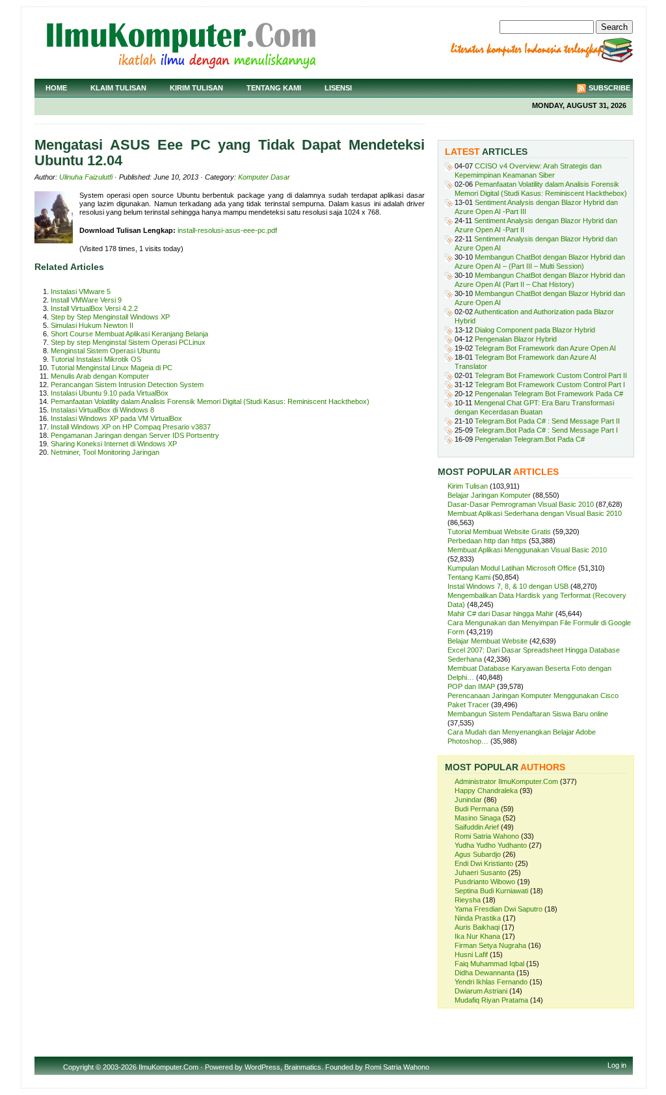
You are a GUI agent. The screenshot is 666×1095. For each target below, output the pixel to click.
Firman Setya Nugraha (490, 945)
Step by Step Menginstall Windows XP (110, 317)
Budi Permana (477, 809)
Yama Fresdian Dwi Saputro (498, 909)
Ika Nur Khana (477, 936)
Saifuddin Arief (477, 827)
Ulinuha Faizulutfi (86, 177)
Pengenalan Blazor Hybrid (516, 339)
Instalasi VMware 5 (81, 291)
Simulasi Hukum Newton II (92, 325)
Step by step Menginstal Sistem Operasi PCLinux (128, 342)
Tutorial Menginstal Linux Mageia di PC (111, 368)
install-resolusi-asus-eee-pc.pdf (227, 230)
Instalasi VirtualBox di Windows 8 (102, 410)
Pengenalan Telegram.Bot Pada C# (530, 439)
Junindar (468, 800)
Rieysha (468, 900)
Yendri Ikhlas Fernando (491, 982)
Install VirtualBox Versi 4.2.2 (94, 308)
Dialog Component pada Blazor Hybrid (535, 330)
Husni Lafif (471, 954)
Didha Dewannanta (484, 973)
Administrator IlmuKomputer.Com (506, 781)
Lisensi (338, 88)
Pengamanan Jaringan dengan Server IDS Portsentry (135, 435)
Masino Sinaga (478, 818)
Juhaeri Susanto (480, 872)
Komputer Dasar (264, 177)
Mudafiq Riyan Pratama (491, 1000)
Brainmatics (302, 1067)
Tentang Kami (273, 88)
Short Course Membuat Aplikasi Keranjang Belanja (129, 334)
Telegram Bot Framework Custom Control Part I (550, 384)
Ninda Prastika (478, 918)
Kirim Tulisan (196, 88)
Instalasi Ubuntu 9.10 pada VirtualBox (109, 393)
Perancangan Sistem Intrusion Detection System (127, 384)
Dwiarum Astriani (481, 991)
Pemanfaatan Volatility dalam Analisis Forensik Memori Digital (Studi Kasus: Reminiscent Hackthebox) (210, 401)
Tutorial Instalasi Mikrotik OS (96, 359)
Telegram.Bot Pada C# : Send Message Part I (546, 430)
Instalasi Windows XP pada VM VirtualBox (116, 418)
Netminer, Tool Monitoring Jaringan (105, 452)
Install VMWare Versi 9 (86, 300)
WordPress (262, 1067)
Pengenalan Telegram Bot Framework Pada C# (549, 394)
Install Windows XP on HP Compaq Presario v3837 (131, 427)
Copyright (78, 1067)
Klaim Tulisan (118, 88)
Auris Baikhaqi (477, 927)
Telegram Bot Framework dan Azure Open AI (545, 348)
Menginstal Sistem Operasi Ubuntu (105, 351)
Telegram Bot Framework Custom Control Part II (551, 375)
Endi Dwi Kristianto (484, 863)
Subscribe (609, 88)
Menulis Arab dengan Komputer (100, 376)
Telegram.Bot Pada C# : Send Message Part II (547, 421)
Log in (616, 1065)
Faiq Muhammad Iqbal (489, 963)
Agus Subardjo (478, 854)
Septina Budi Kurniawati (491, 891)
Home (56, 88)
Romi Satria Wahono (487, 836)
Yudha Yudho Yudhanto (491, 845)
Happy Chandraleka (486, 790)
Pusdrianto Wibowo (485, 881)
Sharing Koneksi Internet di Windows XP (114, 444)
